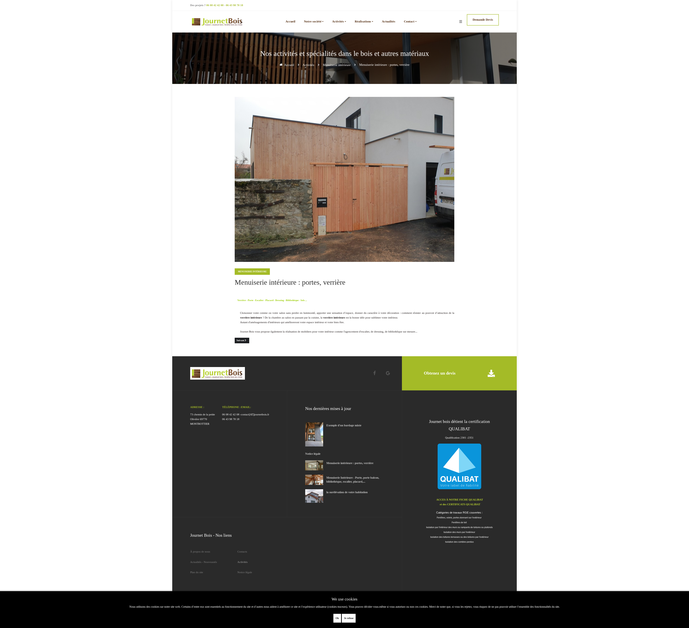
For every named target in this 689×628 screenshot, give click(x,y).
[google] (388, 373)
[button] (314, 21)
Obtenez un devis (439, 373)
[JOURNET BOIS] (217, 21)
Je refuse (348, 618)
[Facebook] (374, 373)
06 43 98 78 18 (234, 5)
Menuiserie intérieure (252, 271)
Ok (337, 618)
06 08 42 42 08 (215, 5)
